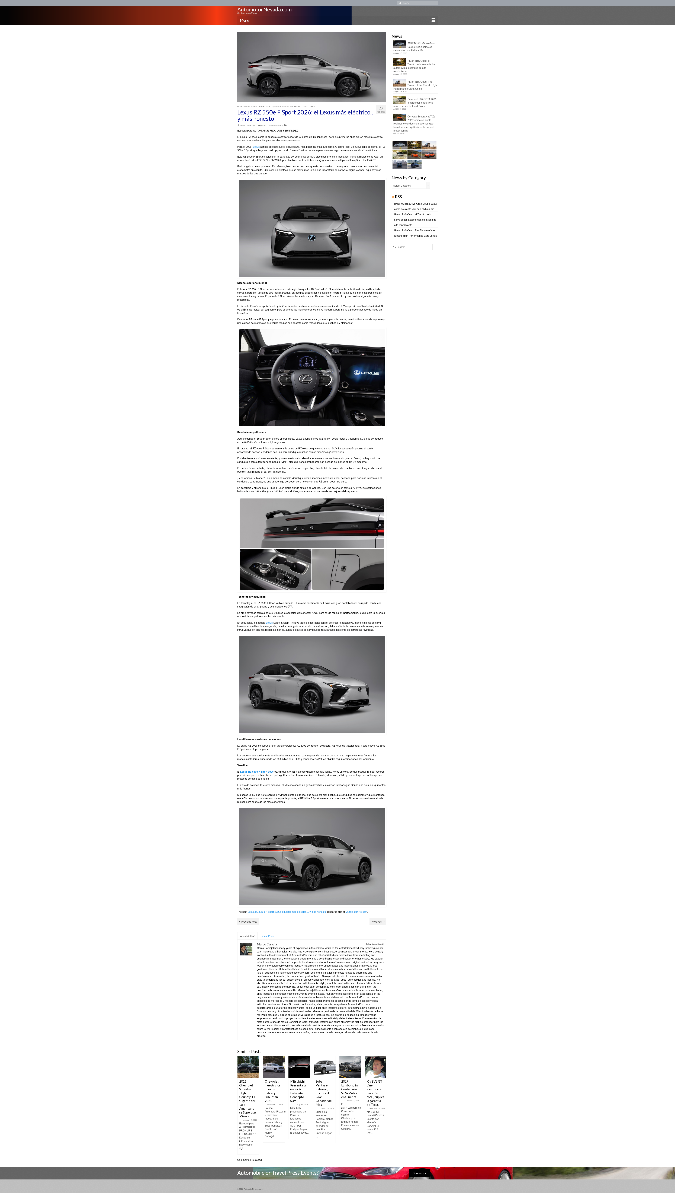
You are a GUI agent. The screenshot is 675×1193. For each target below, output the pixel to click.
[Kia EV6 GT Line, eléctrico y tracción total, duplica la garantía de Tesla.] (350, 1067)
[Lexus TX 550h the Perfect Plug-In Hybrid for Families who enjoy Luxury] (414, 164)
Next (383, 1105)
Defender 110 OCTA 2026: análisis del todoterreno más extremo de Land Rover (415, 102)
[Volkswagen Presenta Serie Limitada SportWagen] (376, 1067)
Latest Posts (267, 936)
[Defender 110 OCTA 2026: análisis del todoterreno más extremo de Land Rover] (399, 154)
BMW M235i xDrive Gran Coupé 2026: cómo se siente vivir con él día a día (414, 46)
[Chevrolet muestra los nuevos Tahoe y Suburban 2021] (248, 1067)
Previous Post (249, 921)
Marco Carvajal (248, 125)
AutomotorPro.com (356, 911)
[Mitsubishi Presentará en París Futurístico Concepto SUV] (274, 1067)
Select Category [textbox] (402, 185)
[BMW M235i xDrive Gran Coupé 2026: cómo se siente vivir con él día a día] (399, 145)
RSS (398, 196)
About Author (247, 936)
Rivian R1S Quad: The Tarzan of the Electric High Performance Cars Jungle (415, 85)
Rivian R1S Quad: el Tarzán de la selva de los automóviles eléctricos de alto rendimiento (414, 66)
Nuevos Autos (275, 125)
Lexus (256, 146)
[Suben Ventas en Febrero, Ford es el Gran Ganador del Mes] (299, 1067)
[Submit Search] (399, 3)
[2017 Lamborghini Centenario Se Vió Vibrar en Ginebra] (325, 1067)
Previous (240, 1105)
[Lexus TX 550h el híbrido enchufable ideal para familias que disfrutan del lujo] (399, 164)
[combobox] (411, 185)
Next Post (377, 921)
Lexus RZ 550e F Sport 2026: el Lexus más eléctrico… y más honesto (287, 911)
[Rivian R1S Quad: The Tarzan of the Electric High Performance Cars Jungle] (429, 145)
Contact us (419, 1173)
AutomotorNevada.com (264, 9)
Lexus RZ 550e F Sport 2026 (257, 771)
